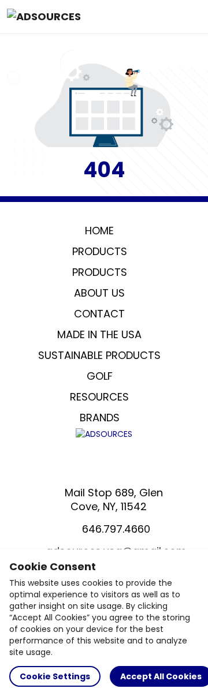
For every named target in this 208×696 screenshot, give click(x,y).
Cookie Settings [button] (55, 676)
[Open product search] (164, 17)
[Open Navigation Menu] (188, 17)
